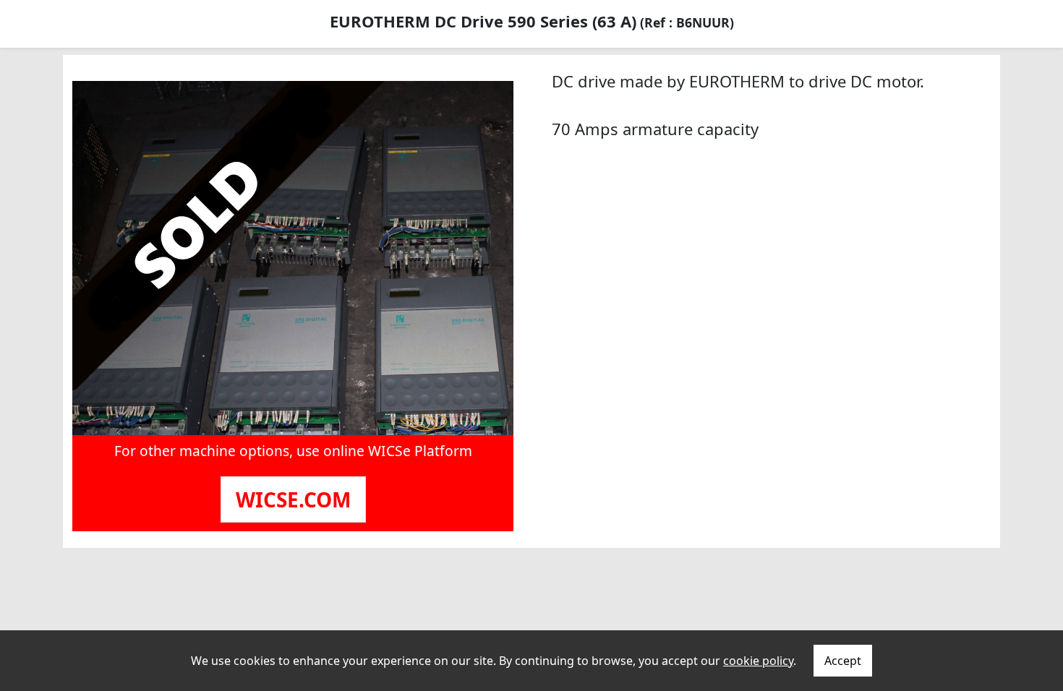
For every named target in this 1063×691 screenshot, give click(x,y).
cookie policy (758, 661)
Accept (842, 661)
